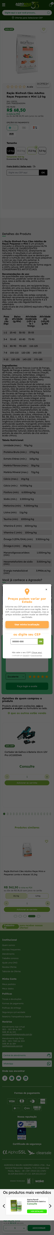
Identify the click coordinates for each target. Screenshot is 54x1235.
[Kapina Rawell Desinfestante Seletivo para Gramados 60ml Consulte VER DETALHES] (16, 1212)
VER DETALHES (37, 1211)
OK (40, 641)
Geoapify (26, 655)
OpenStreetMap (36, 655)
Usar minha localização (27, 624)
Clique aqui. (37, 652)
